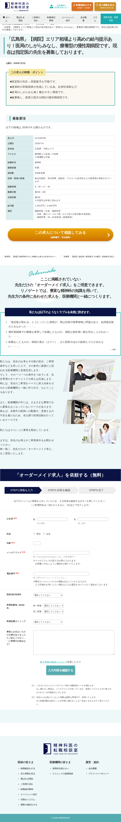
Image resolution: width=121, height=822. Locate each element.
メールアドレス (16, 552)
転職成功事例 (51, 19)
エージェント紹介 (68, 19)
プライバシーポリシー (99, 773)
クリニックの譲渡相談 (63, 773)
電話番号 (13, 573)
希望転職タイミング (16, 621)
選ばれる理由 (20, 19)
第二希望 (37, 611)
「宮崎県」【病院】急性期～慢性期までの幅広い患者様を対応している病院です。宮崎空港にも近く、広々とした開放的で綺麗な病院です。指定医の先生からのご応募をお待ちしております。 (91, 257)
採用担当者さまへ (61, 768)
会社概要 (83, 19)
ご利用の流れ (36, 19)
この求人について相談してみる (60, 234)
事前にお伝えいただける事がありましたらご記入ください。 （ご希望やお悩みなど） (16, 637)
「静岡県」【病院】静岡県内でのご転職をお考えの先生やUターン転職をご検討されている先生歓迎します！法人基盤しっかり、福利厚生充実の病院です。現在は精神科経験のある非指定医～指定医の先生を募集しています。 (31, 257)
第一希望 (37, 605)
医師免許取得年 (14, 594)
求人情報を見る (106, 6)
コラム (95, 19)
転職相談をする (83, 6)
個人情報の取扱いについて (53, 662)
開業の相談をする (29, 804)
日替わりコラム (28, 799)
